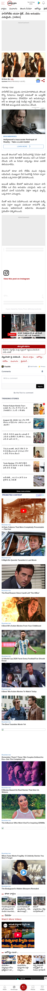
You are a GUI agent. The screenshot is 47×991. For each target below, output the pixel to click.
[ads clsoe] (45, 978)
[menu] (3, 3)
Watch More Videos (12, 919)
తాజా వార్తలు (10, 893)
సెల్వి (12, 79)
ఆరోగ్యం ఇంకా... (11, 952)
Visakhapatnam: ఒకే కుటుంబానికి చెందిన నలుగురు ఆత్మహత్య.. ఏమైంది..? (8, 909)
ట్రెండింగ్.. (24, 361)
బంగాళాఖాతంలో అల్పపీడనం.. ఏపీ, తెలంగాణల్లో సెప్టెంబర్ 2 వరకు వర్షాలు (24, 909)
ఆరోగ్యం (38, 9)
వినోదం (5, 361)
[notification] (43, 3)
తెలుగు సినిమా (26, 9)
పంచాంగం (13, 9)
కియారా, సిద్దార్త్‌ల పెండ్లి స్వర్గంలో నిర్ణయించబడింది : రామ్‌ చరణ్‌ (21, 351)
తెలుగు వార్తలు (28, 357)
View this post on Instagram (16, 279)
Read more (12, 334)
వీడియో (8, 915)
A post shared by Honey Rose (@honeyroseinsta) (23, 309)
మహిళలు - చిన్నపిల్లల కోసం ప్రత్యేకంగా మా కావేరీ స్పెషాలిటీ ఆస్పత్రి (7, 967)
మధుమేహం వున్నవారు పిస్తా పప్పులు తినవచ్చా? (23, 967)
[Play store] (39, 3)
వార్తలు (3, 9)
